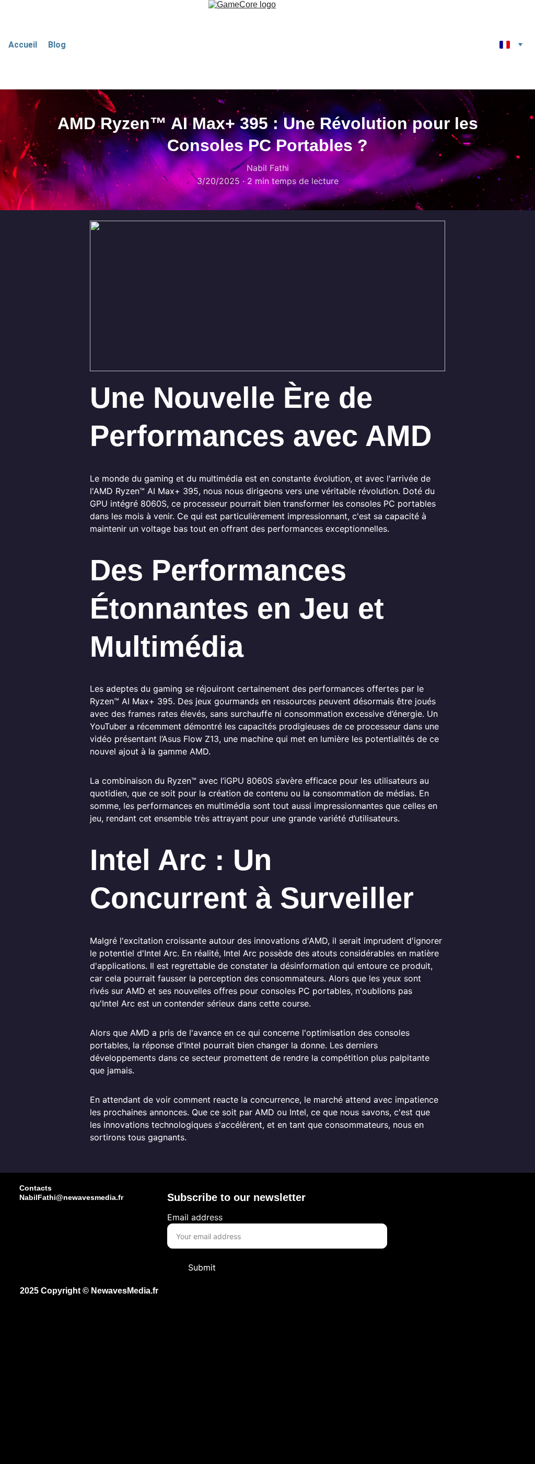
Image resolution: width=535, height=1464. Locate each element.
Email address (195, 1217)
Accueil (22, 45)
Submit (202, 1267)
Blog (57, 45)
